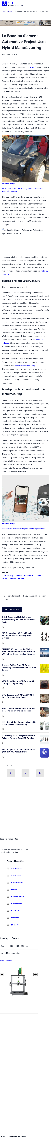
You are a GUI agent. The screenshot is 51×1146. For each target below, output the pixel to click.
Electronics (16, 903)
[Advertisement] (25, 808)
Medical (15, 917)
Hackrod (30, 67)
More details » (6, 960)
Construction (17, 882)
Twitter (19, 575)
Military (14, 924)
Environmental (18, 896)
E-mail (21, 578)
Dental (14, 889)
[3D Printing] (12, 3)
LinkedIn (39, 575)
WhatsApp (8, 575)
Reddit (13, 578)
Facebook (28, 575)
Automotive (16, 868)
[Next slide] (35, 974)
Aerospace (16, 875)
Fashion (15, 910)
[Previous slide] (2, 974)
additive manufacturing (25, 365)
